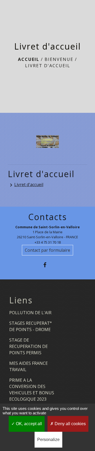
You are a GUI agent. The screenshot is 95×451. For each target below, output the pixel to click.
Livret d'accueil (47, 66)
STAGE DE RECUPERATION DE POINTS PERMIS (28, 346)
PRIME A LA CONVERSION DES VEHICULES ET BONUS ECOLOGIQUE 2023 (31, 389)
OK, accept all (28, 423)
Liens (20, 300)
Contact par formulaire (47, 250)
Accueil (28, 59)
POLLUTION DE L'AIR (30, 313)
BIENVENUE (59, 59)
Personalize (48, 439)
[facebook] (47, 265)
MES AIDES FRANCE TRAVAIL (28, 366)
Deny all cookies (70, 423)
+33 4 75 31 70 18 (48, 242)
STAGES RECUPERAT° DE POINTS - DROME (30, 326)
